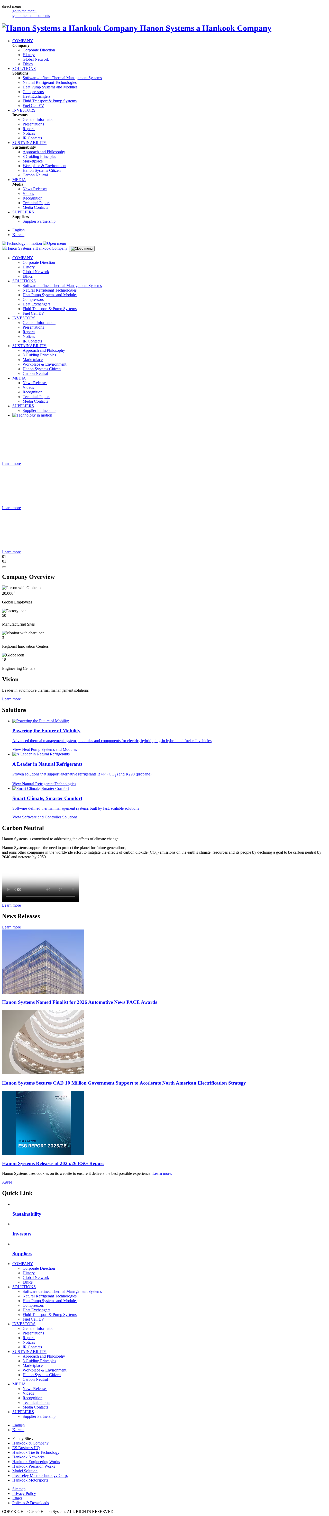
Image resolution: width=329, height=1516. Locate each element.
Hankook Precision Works (33, 1466)
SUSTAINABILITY (29, 142)
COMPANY (22, 41)
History (29, 54)
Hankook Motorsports (30, 1480)
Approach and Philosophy (44, 152)
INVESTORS (23, 110)
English (18, 230)
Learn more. (162, 1173)
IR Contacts (32, 138)
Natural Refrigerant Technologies (50, 82)
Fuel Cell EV (33, 105)
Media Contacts (35, 207)
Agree (7, 1182)
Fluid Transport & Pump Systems (50, 101)
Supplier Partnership (39, 221)
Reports (29, 129)
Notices (29, 133)
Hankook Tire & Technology (35, 1452)
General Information (39, 119)
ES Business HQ (26, 1448)
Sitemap (18, 1489)
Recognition (32, 198)
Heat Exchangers (36, 96)
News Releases (35, 189)
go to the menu (24, 11)
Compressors (33, 91)
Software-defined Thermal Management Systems (62, 78)
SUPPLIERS (23, 212)
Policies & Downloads (30, 1503)
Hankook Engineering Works (36, 1461)
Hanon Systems (42, 170)
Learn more (11, 699)
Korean (18, 234)
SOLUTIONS (24, 68)
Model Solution (25, 1471)
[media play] (4, 567)
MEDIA (19, 179)
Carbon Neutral (35, 175)
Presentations (33, 124)
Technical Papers (36, 203)
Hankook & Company (30, 1443)
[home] (35, 248)
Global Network (36, 59)
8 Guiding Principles (39, 156)
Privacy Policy (24, 1493)
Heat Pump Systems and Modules (50, 87)
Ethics (28, 64)
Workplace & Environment (44, 166)
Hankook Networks (28, 1457)
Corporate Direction (39, 50)
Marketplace (33, 161)
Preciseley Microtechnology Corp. (40, 1475)
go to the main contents (31, 15)
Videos (28, 193)
